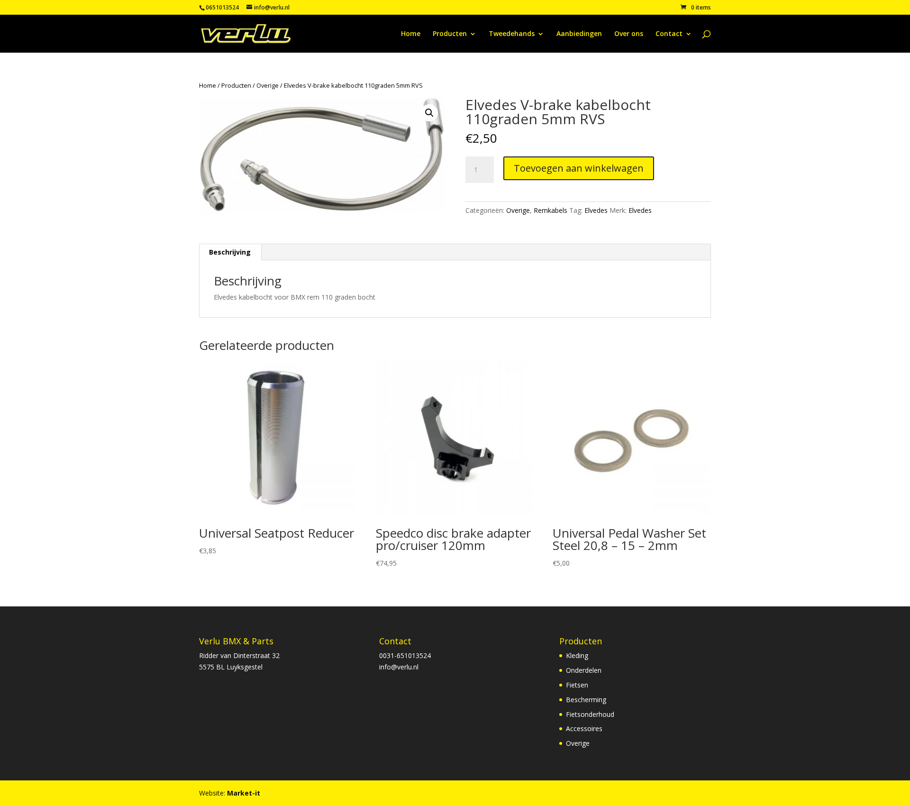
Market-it (243, 792)
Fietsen (577, 684)
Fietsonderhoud (590, 714)
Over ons (628, 34)
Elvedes (596, 210)
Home (410, 34)
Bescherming (586, 699)
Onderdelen (583, 670)
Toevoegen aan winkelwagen (579, 168)
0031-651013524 (405, 655)
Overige (267, 85)
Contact (668, 34)
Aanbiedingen (579, 34)
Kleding (577, 655)
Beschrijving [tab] (230, 251)
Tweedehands (512, 34)
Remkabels (550, 210)
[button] (429, 112)
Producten (450, 34)
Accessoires (584, 728)
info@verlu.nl (399, 666)
